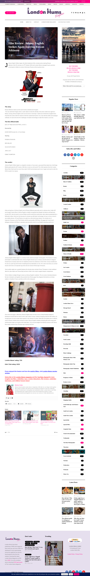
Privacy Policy (79, 554)
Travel (35, 4)
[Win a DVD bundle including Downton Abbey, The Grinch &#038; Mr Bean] (49, 415)
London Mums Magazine (48, 22)
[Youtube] (12, 398)
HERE (9, 560)
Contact (36, 22)
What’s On (28, 4)
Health (61, 4)
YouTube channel (43, 377)
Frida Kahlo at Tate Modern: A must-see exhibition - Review (44, 1)
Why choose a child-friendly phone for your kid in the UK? (79, 116)
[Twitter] (10, 398)
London (27, 543)
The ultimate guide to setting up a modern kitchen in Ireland (67, 521)
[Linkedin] (8, 398)
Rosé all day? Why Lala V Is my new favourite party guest (67, 500)
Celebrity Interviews (10, 4)
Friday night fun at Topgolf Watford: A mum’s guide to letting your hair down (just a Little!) (79, 501)
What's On (28, 554)
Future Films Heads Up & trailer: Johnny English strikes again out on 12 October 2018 (13, 422)
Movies (55, 4)
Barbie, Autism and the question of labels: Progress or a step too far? (67, 139)
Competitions (21, 4)
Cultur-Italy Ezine (64, 22)
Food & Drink (42, 4)
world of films (34, 371)
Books (49, 4)
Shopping (82, 4)
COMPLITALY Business (17, 572)
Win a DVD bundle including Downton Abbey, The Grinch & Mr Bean (48, 422)
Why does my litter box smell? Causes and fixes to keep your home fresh (79, 521)
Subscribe (11, 12)
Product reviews (30, 545)
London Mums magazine (24, 377)
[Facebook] (6, 398)
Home (21, 22)
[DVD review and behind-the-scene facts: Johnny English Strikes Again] (31, 415)
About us (28, 22)
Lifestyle (67, 4)
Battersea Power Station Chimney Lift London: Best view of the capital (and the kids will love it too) (67, 119)
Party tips (34, 543)
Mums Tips (74, 4)
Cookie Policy (71, 554)
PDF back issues (18, 562)
